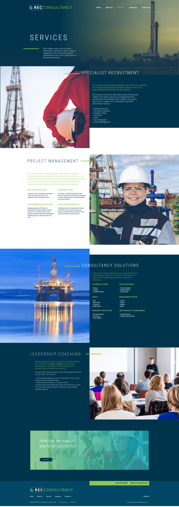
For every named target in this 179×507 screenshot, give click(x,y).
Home (98, 7)
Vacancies (133, 7)
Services (120, 7)
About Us (109, 7)
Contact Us (146, 7)
